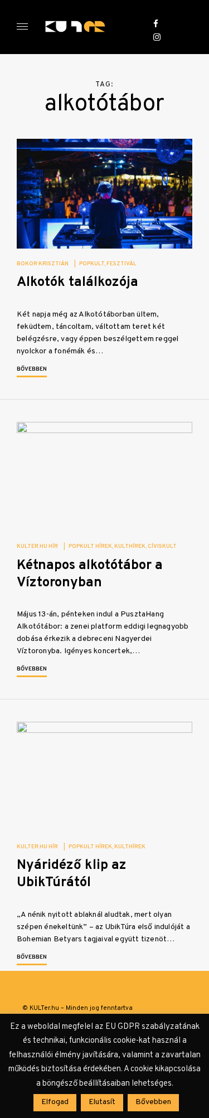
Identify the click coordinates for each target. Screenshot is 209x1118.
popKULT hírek (90, 546)
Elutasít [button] (102, 1102)
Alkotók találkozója (77, 282)
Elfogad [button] (55, 1102)
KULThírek (129, 546)
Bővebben (32, 369)
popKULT (91, 264)
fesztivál (121, 264)
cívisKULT (162, 546)
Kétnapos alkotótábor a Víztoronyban (90, 574)
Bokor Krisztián (43, 264)
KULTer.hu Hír (37, 546)
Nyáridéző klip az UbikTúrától (72, 874)
